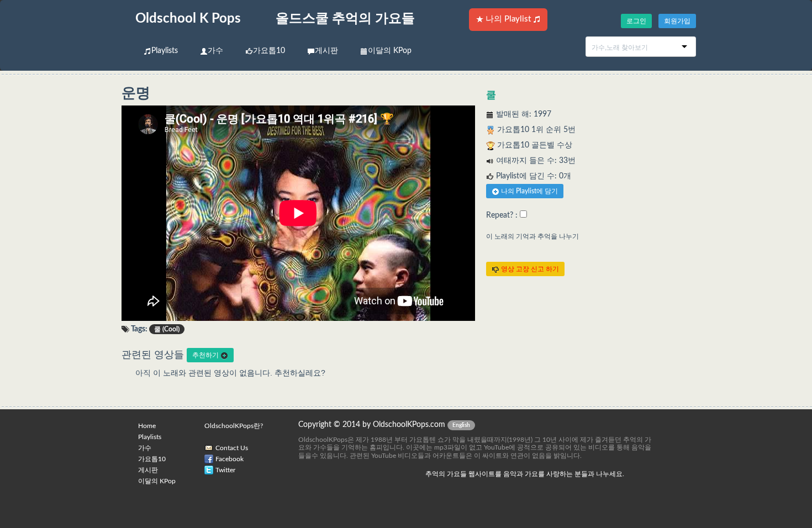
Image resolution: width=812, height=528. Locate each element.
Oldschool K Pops (188, 18)
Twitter (225, 470)
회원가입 (677, 21)
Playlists (164, 51)
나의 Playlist (508, 19)
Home (147, 426)
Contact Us (231, 448)
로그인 (636, 21)
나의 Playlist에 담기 (528, 191)
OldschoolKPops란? (233, 426)
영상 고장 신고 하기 (529, 269)
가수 (215, 51)
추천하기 (206, 355)
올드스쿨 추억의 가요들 (345, 18)
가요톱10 (269, 51)
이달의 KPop (390, 51)
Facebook (229, 459)
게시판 (326, 51)
